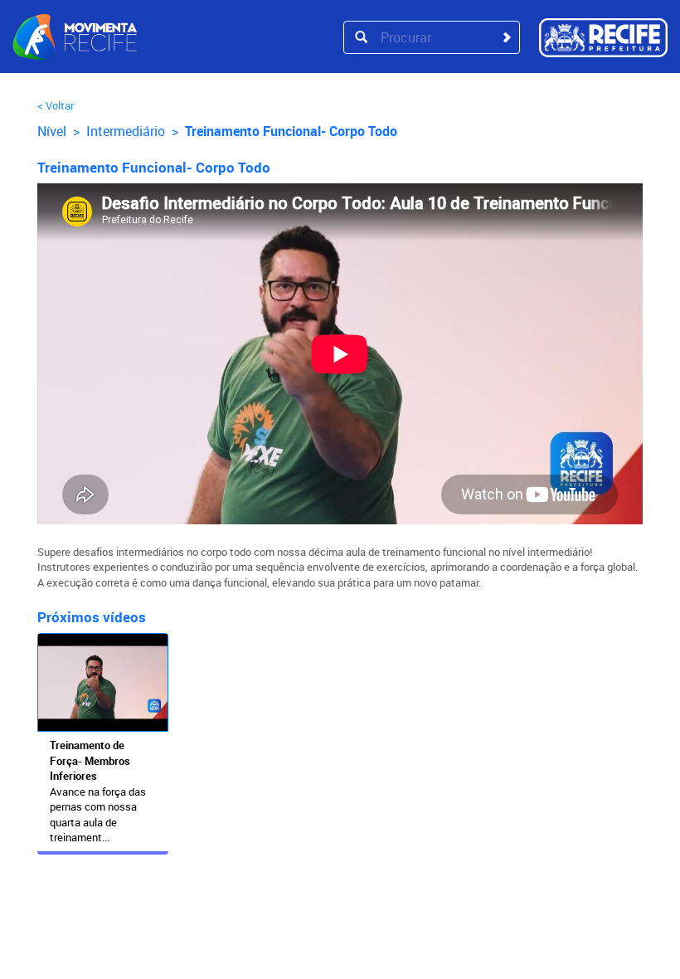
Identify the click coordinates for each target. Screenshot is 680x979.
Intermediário (125, 131)
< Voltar (55, 105)
